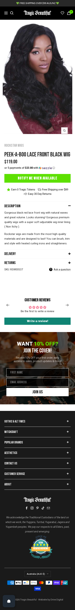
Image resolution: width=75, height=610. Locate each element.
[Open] (9, 601)
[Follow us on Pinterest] (37, 508)
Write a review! (37, 321)
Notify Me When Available (37, 178)
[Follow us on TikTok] (43, 508)
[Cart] (69, 13)
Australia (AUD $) (36, 574)
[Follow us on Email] (48, 508)
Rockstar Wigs (14, 145)
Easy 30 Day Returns (40, 193)
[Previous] (7, 305)
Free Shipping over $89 (55, 189)
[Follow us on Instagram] (32, 508)
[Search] (11, 13)
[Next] (67, 305)
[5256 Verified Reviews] (37, 537)
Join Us (37, 392)
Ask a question (62, 269)
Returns (10, 263)
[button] (37, 168)
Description (12, 206)
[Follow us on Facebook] (26, 508)
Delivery (10, 254)
